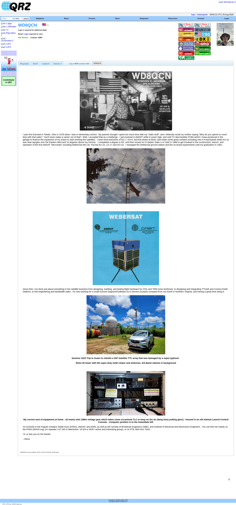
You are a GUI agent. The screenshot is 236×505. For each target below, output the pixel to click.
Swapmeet (144, 18)
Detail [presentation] (35, 64)
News (66, 18)
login (193, 15)
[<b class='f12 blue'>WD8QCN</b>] (225, 45)
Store (117, 18)
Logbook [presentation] (45, 64)
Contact (201, 18)
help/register (202, 15)
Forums (92, 18)
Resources (172, 18)
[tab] (24, 64)
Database (40, 18)
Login (226, 18)
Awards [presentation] (57, 64)
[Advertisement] (123, 479)
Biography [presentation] (24, 64)
